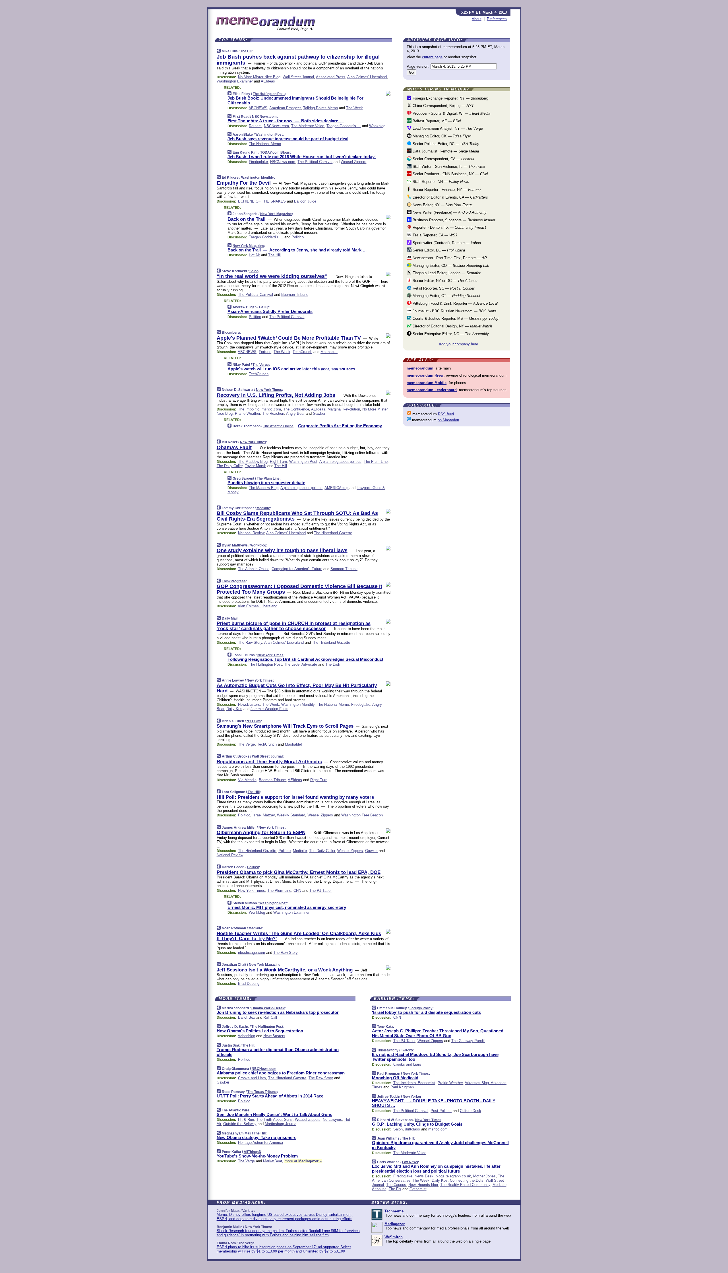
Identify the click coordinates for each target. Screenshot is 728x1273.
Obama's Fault (234, 447)
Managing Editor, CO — (450, 265)
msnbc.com (271, 409)
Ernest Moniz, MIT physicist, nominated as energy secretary (287, 907)
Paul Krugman (402, 1087)
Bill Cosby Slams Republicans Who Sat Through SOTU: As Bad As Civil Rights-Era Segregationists (297, 516)
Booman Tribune (294, 294)
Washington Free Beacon (362, 815)
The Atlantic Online (278, 426)
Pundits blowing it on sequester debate (266, 482)
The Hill (246, 51)
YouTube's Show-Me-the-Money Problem (257, 1156)
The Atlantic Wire (235, 1110)
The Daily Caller (230, 466)
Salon (253, 271)
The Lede (291, 664)
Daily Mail (229, 618)
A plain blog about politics (340, 461)
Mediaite (263, 508)
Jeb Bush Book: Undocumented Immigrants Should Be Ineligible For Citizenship (295, 100)
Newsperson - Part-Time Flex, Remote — (449, 258)
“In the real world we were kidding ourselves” (272, 276)
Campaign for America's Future (297, 569)
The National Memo (265, 144)
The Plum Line (376, 461)
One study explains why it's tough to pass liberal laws (282, 550)
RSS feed (446, 414)
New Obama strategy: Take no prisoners (256, 1137)
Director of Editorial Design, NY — (451, 326)
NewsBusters (249, 704)
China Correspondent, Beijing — (442, 106)
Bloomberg (231, 332)
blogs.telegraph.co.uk (453, 1176)
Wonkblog (377, 126)
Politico (297, 237)
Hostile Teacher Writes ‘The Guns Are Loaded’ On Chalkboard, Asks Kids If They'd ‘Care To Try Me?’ (299, 936)
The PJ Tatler (320, 890)
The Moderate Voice (307, 126)
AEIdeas (268, 81)
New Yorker (412, 1096)
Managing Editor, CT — (445, 296)
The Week (354, 108)
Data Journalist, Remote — (445, 151)
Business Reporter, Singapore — (453, 220)
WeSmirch (393, 1237)
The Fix (395, 1189)
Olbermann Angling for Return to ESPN (261, 832)
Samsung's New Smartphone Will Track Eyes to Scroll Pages (285, 726)
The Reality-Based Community (465, 1185)
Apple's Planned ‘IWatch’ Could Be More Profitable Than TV (289, 338)
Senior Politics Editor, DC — (445, 144)
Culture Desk (470, 1111)
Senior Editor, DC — (438, 250)
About (476, 19)
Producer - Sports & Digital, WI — (450, 113)
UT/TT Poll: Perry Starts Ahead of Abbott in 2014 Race (270, 1095)
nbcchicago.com (251, 952)
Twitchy (407, 1050)
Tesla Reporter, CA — (434, 235)
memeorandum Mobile (426, 383)
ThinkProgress (234, 581)
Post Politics (441, 1111)
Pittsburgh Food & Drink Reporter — (454, 303)
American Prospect (285, 108)
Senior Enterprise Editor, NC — (450, 334)
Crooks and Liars (252, 1078)
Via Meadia (247, 780)
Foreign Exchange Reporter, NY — (449, 98)
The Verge (261, 364)
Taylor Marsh (255, 466)
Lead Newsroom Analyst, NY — (447, 128)
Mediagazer (394, 1224)
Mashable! (329, 352)
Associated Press (330, 77)
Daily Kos (234, 709)
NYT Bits (254, 721)
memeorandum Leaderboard (432, 390)
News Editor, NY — (442, 205)
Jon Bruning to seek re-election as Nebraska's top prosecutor (278, 1012)
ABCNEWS (258, 108)
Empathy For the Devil (244, 183)
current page (432, 57)
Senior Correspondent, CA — (442, 159)
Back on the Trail (247, 219)
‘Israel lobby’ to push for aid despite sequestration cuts (426, 1012)
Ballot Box (246, 1017)
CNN (297, 890)
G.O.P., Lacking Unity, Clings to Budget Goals (417, 1124)
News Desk (424, 1176)
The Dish (332, 664)
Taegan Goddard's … (343, 126)
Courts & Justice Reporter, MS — (455, 318)
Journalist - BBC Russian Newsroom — (454, 311)
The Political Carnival (314, 162)
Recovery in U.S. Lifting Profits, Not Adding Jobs (276, 395)
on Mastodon (448, 420)
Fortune (265, 352)
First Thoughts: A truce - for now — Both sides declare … (286, 120)
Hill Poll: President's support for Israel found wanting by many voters (295, 797)
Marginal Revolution (344, 409)
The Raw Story (250, 642)
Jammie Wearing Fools (269, 709)
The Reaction (273, 413)
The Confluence (296, 409)
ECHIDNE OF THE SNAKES (262, 201)
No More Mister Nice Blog (259, 77)
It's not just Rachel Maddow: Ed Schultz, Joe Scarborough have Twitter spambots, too (435, 1057)
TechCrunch (302, 352)
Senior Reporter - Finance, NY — (446, 189)
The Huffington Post (269, 94)
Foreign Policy (421, 1008)
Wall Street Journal (298, 77)
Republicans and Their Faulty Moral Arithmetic (269, 761)
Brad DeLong (248, 983)
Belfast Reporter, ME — (436, 121)
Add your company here (458, 344)
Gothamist (418, 1189)
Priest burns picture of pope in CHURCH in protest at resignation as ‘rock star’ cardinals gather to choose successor (294, 626)
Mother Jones (484, 1176)
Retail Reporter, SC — (442, 288)
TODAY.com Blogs (275, 152)
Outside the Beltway (240, 1124)
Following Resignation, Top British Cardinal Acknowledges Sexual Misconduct (305, 659)
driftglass (412, 1129)
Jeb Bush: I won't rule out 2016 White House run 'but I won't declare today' (302, 156)
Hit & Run (246, 1119)
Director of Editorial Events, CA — (449, 197)
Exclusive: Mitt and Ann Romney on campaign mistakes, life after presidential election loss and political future (436, 1168)
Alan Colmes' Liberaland (367, 77)
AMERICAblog (336, 488)
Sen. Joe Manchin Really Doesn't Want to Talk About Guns (274, 1114)
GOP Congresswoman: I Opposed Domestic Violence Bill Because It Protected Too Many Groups (299, 589)
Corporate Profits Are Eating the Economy (340, 425)
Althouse (379, 1189)
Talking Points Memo (320, 108)
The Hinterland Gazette (333, 533)
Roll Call (270, 1017)
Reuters (255, 126)
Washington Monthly (257, 177)
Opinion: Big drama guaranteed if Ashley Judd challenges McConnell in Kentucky (440, 1145)
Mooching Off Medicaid (395, 1077)
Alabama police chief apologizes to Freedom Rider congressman (281, 1072)
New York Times (269, 389)
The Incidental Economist (414, 1083)
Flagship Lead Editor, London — (445, 273)
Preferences (497, 19)
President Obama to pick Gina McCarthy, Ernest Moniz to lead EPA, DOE (298, 872)
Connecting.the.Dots (466, 1180)
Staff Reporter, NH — (440, 182)
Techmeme (394, 1211)
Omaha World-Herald (268, 1008)
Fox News (410, 1162)
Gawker (319, 413)
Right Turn (278, 461)
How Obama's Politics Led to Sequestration (260, 1030)
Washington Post (269, 134)
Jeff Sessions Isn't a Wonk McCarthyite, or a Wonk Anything (285, 970)
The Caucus (396, 1185)
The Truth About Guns (274, 1119)
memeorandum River (425, 375)
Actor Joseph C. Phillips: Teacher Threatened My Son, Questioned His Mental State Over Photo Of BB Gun (437, 1033)
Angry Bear (295, 413)
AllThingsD (252, 1152)
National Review (251, 533)
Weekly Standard (291, 815)
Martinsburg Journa (280, 1124)
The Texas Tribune (262, 1091)
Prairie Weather (247, 413)
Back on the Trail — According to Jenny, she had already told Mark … (297, 249)
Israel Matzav (264, 815)
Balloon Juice (305, 201)
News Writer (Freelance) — (449, 212)
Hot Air (254, 255)
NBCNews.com (264, 116)
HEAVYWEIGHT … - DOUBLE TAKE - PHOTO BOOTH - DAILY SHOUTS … (433, 1103)
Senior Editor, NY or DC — (444, 280)
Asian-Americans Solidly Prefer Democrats (270, 311)
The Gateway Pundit (468, 1041)
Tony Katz (385, 1026)
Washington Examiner (235, 81)
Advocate (309, 664)
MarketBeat (272, 1161)
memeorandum (420, 368)
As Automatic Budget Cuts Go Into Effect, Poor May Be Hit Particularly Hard (297, 688)
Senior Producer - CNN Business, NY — (449, 174)
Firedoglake (258, 162)
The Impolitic (248, 409)
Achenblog (246, 1036)
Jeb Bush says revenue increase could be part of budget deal (288, 138)
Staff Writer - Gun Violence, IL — (448, 166)
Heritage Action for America (260, 1142)
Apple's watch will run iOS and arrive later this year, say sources (291, 368)
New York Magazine (276, 214)
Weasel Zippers (353, 162)
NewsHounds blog (423, 1185)
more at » (303, 1161)
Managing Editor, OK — (441, 136)
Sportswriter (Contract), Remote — (446, 243)
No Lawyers (332, 1119)
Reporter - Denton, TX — (448, 227)
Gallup (264, 307)
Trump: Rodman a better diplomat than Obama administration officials (278, 1052)
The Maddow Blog (253, 461)
